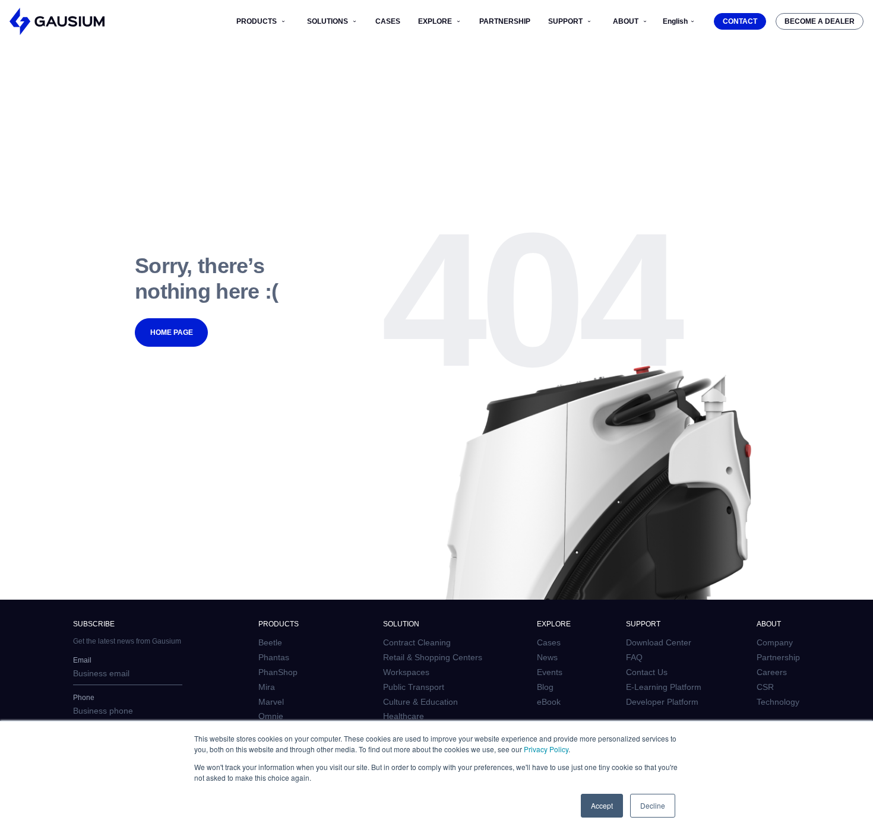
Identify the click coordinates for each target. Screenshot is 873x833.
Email (82, 660)
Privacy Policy (546, 749)
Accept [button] (602, 805)
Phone (83, 697)
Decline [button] (652, 805)
